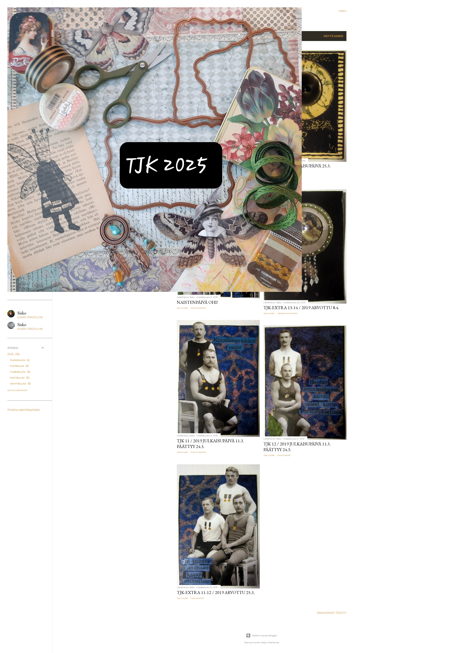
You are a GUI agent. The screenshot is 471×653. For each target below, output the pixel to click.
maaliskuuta (20, 371)
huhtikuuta (19, 366)
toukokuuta (19, 360)
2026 (13, 354)
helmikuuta (19, 377)
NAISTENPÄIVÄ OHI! (197, 302)
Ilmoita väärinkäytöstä (23, 410)
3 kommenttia (198, 452)
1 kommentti (284, 455)
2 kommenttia (198, 308)
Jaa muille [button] (268, 313)
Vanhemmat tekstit (331, 613)
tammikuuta (20, 383)
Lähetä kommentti (287, 313)
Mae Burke (273, 642)
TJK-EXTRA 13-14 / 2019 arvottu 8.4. (301, 307)
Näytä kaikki (333, 36)
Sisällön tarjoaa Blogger (264, 635)
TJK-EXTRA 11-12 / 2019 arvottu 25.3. (216, 592)
